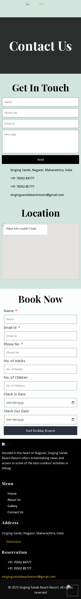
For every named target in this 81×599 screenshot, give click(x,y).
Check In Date (15, 394)
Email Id (10, 328)
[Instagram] (12, 478)
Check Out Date (16, 411)
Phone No (12, 344)
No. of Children (16, 377)
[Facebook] (5, 478)
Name (9, 311)
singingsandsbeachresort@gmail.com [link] (29, 577)
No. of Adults (14, 361)
